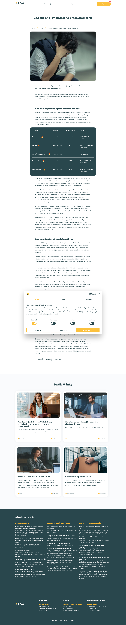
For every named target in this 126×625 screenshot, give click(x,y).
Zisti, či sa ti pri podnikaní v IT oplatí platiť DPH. (61, 544)
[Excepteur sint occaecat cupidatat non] (38, 405)
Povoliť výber (63, 330)
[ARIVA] (19, 3)
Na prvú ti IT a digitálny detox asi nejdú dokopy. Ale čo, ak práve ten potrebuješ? (94, 539)
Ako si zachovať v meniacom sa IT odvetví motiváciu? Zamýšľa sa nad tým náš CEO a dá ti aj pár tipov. (30, 553)
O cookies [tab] (89, 299)
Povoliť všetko (87, 330)
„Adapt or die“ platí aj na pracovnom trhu (63, 28)
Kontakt (90, 4)
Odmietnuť (38, 330)
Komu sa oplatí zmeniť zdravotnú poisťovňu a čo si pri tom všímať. (62, 529)
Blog (71, 4)
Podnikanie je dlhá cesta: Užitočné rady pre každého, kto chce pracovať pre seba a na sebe (35, 424)
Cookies (71, 620)
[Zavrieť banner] (99, 293)
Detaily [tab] (63, 299)
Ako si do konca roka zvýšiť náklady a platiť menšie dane (81, 423)
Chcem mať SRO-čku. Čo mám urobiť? (34, 477)
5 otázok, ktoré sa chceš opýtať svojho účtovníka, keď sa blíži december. (61, 537)
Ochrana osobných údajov (60, 620)
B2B (80, 4)
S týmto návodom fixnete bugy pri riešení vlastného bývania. (60, 562)
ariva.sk (33, 28)
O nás (62, 4)
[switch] (53, 323)
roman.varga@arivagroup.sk (47, 608)
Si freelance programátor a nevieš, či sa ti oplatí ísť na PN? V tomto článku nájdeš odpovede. (62, 568)
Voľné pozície (103, 4)
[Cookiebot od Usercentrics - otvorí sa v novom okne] (88, 294)
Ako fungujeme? (48, 4)
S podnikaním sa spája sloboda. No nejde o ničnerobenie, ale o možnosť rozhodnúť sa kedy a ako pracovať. (30, 543)
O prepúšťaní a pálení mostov (78, 477)
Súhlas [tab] (37, 299)
